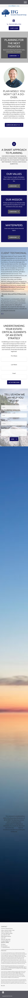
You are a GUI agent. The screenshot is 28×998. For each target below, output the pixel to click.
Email (14, 373)
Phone (3, 420)
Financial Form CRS (6, 947)
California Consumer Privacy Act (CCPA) (15, 966)
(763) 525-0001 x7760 (15, 24)
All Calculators (4, 945)
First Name (14, 356)
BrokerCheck (3, 950)
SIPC (19, 972)
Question (4, 428)
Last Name (14, 364)
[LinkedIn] (14, 20)
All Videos (3, 944)
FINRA (17, 972)
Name (2, 404)
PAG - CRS (3, 985)
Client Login (14, 28)
